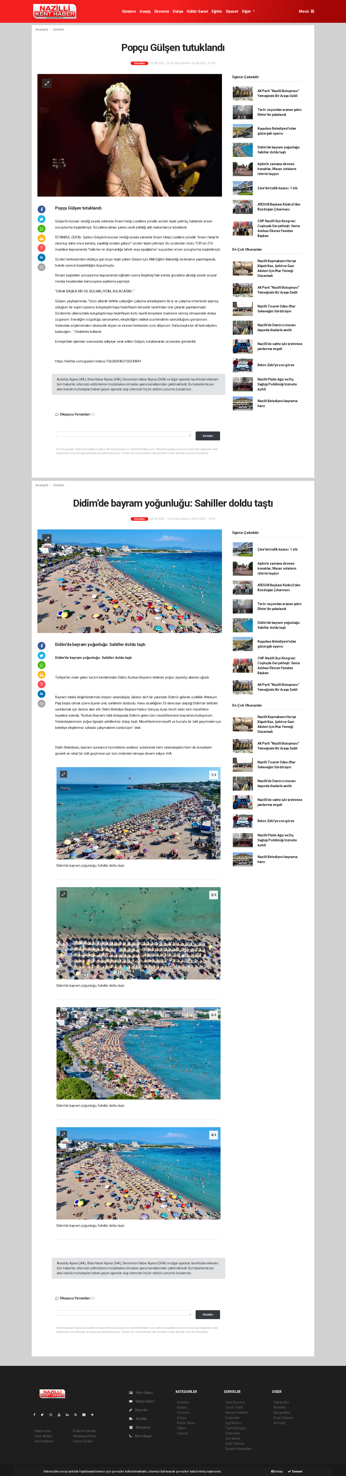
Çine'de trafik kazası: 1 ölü (277, 188)
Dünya (178, 11)
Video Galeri (144, 1401)
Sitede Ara (281, 1402)
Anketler (280, 1407)
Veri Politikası (43, 1441)
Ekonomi (161, 11)
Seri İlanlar (233, 1438)
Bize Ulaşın (143, 1436)
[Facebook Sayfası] (36, 1415)
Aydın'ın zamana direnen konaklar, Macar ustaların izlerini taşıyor (276, 169)
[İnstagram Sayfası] (52, 1415)
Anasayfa (42, 29)
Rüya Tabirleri (283, 1418)
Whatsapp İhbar (84, 1436)
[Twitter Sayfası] (44, 1415)
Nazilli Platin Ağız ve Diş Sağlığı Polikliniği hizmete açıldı (277, 384)
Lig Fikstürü (233, 1423)
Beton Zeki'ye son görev (275, 365)
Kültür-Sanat (197, 11)
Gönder (208, 436)
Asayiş (145, 11)
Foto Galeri (144, 1392)
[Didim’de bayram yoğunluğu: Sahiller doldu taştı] (129, 581)
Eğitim (217, 11)
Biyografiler (282, 1412)
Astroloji (279, 1423)
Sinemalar (232, 1433)
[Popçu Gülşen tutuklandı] (129, 135)
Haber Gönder (83, 1441)
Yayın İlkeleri (43, 1436)
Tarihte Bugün (235, 1428)
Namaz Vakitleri (236, 1412)
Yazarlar (141, 1410)
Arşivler (141, 1419)
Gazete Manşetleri (238, 1449)
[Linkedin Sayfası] (69, 1415)
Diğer (247, 11)
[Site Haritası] (85, 1415)
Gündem (129, 11)
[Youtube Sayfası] (61, 1415)
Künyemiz (143, 1427)
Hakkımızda (42, 1431)
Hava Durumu (235, 1402)
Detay (278, 1471)
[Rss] (77, 1415)
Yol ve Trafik (234, 1407)
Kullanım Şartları (84, 1431)
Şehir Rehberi (235, 1443)
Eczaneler (232, 1418)
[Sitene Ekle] (94, 1415)
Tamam (296, 1471)
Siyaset (232, 11)
